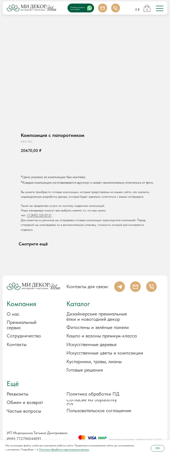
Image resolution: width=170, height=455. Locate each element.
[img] (159, 8)
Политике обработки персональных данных (64, 449)
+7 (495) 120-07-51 (39, 215)
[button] (30, 394)
